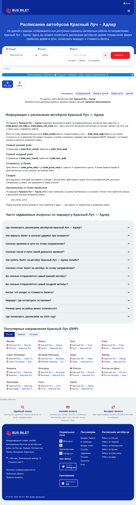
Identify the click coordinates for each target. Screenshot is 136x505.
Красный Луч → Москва (20, 345)
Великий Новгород (48, 355)
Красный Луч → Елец (114, 345)
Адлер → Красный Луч (82, 389)
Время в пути (100, 93)
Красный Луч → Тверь (82, 358)
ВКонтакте (67, 441)
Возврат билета (113, 411)
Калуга (42, 341)
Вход (127, 3)
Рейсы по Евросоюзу (111, 453)
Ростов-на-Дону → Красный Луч (119, 375)
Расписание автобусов (115, 432)
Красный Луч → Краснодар (21, 386)
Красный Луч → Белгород (53, 372)
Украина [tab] (21, 334)
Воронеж (11, 368)
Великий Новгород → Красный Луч (57, 362)
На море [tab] (34, 334)
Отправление (82, 93)
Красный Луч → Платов (83, 372)
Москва (10, 341)
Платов (76, 368)
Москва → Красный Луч (20, 348)
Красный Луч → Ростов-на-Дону (119, 372)
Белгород (43, 368)
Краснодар (12, 382)
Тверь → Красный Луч (82, 362)
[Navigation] (129, 11)
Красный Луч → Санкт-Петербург (24, 358)
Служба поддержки (86, 451)
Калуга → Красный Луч (51, 348)
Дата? (75, 49)
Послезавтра (93, 60)
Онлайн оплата (68, 411)
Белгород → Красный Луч (53, 375)
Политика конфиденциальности (20, 470)
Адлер (73, 382)
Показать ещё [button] (15, 462)
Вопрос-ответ (87, 445)
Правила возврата (14, 477)
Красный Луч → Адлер (82, 386)
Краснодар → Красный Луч (21, 389)
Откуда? (12, 49)
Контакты (85, 461)
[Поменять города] (36, 55)
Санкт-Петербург (16, 355)
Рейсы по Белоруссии (112, 445)
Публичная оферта (15, 473)
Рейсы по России (110, 438)
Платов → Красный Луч (83, 375)
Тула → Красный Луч (82, 348)
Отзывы (84, 457)
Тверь (73, 355)
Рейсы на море (109, 457)
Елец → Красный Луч (114, 348)
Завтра (82, 60)
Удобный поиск (23, 411)
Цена (128, 93)
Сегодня (72, 60)
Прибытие (116, 93)
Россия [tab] (9, 334)
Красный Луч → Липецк (115, 358)
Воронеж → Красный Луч (20, 375)
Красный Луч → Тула (82, 345)
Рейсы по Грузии (109, 449)
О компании (86, 442)
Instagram (67, 453)
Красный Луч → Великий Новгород (57, 358)
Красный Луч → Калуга (51, 345)
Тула (72, 341)
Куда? (43, 49)
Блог (83, 464)
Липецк (105, 355)
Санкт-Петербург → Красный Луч (24, 362)
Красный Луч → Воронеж (20, 372)
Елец (104, 341)
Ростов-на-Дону (110, 368)
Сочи (41, 382)
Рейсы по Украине (110, 442)
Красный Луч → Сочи (51, 386)
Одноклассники (66, 449)
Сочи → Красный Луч (51, 389)
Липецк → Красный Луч (115, 362)
